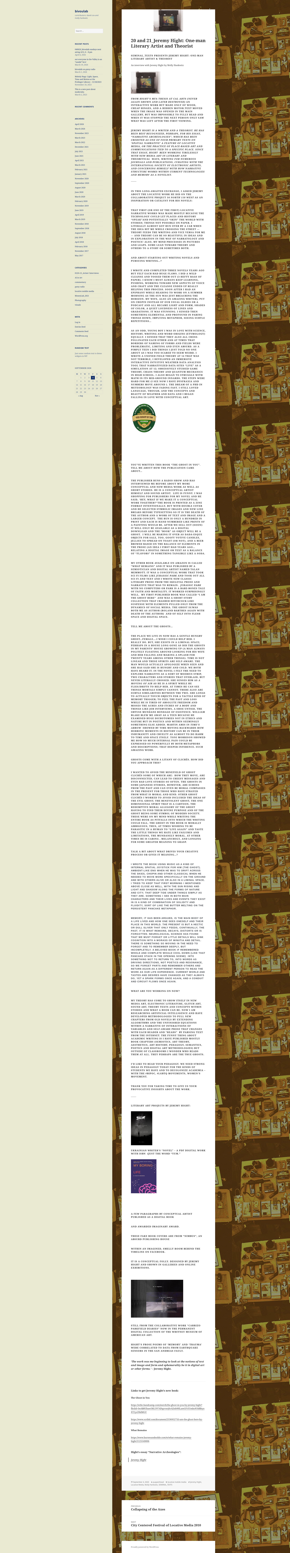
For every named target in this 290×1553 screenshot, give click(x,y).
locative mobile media (84, 291)
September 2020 (82, 183)
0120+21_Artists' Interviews (87, 273)
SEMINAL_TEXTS (165, 1484)
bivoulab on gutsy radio (85, 69)
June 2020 (79, 192)
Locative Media (137, 1484)
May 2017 (79, 255)
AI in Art (78, 277)
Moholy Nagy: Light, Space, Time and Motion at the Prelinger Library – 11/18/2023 (88, 79)
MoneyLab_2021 (82, 296)
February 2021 (81, 169)
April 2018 (79, 242)
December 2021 (81, 147)
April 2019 (79, 215)
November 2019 (82, 206)
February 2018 (81, 246)
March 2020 (80, 196)
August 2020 (80, 187)
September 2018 (82, 228)
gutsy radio (80, 286)
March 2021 (80, 165)
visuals (78, 305)
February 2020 (81, 201)
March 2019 (80, 219)
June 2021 (79, 156)
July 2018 (79, 237)
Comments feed (81, 331)
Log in (77, 322)
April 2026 (79, 124)
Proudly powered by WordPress (145, 1547)
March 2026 (80, 129)
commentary (80, 282)
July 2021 (79, 151)
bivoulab (81, 11)
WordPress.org (81, 336)
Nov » (97, 396)
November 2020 (82, 178)
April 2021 (79, 160)
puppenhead (158, 1482)
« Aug (80, 396)
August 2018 (80, 233)
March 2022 (80, 142)
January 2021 (80, 174)
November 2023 (82, 133)
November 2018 (82, 224)
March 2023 (80, 138)
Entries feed (80, 327)
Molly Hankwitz (151, 1484)
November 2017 (82, 251)
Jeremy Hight (138, 1460)
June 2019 (79, 210)
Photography (80, 300)
